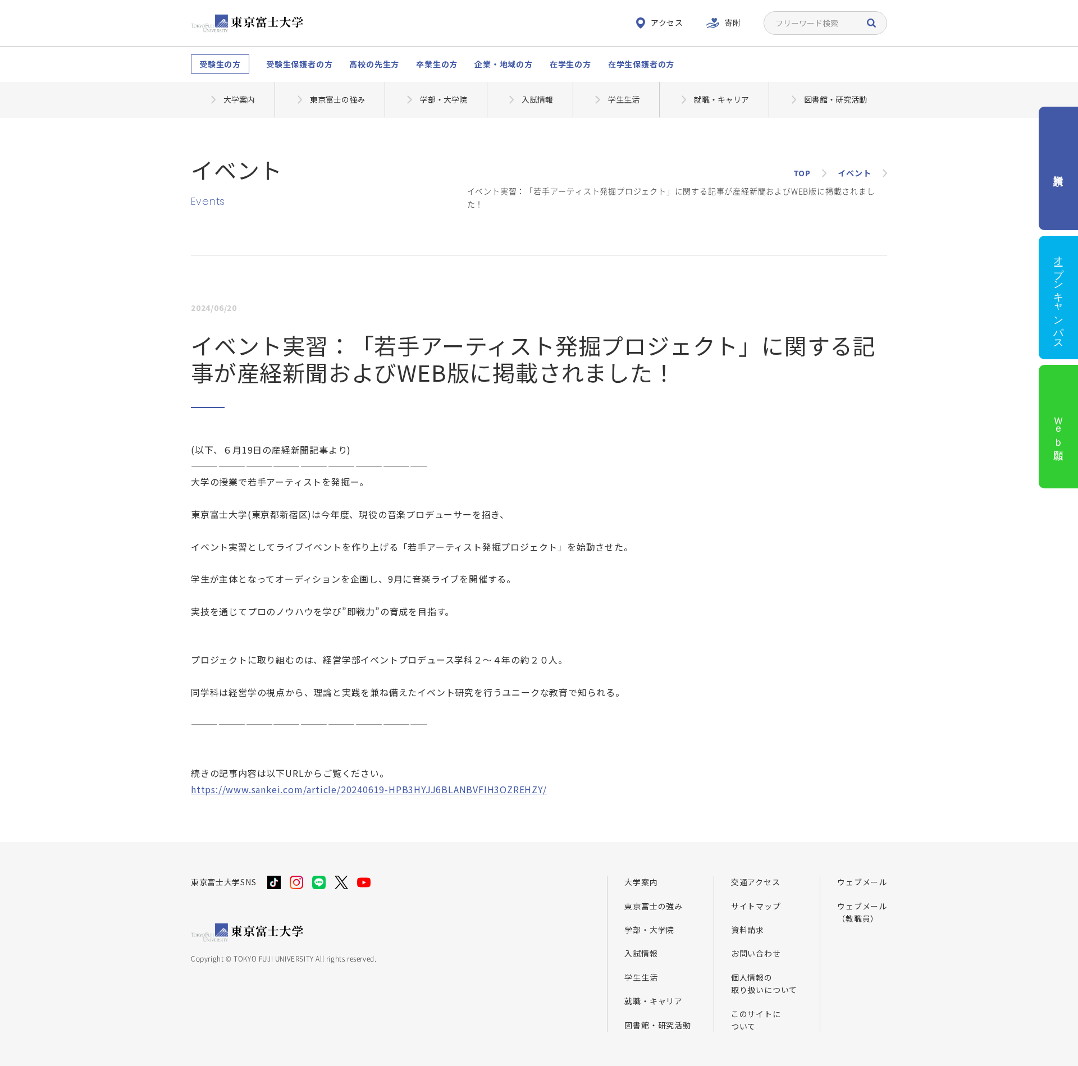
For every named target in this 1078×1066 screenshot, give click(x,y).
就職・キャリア (653, 1000)
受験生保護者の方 (299, 64)
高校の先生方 (374, 64)
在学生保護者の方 (641, 64)
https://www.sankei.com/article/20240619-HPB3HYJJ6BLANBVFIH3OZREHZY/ (369, 789)
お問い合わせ (756, 953)
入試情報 (640, 953)
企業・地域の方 (503, 64)
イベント (854, 173)
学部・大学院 (649, 929)
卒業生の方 (437, 64)
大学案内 (640, 881)
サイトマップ (756, 906)
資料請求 (747, 929)
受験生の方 (220, 64)
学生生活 (640, 977)
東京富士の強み (653, 906)
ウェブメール (862, 881)
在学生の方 (570, 64)
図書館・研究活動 (657, 1025)
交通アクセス (755, 881)
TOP (802, 173)
